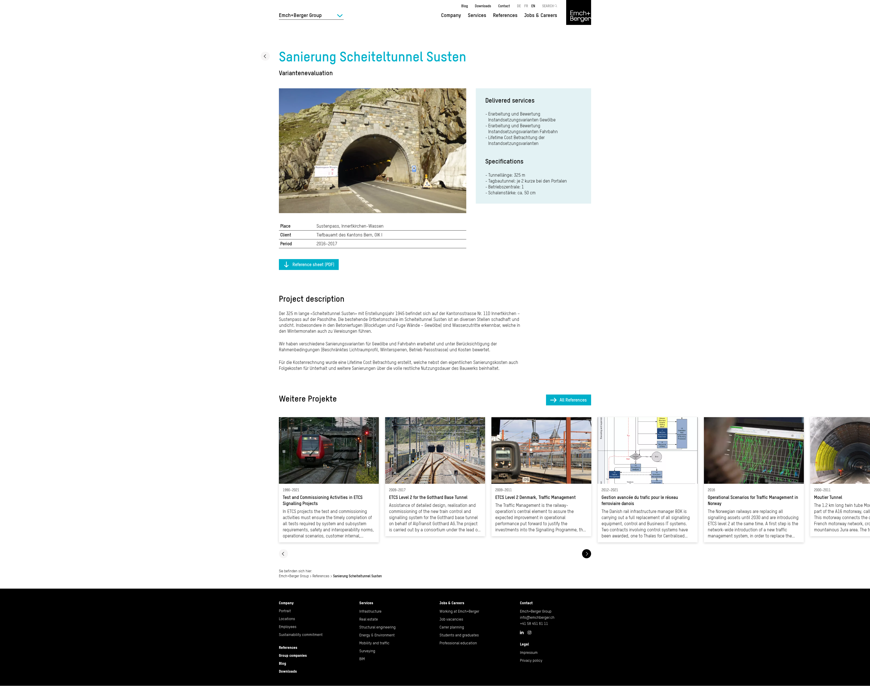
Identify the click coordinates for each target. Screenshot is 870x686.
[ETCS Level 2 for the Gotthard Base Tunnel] (435, 476)
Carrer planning (452, 627)
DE (519, 6)
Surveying (367, 651)
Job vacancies (451, 619)
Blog (464, 6)
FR (526, 6)
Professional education (458, 643)
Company (286, 603)
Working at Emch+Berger (459, 611)
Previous (283, 553)
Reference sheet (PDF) (313, 264)
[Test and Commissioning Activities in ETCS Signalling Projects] (329, 479)
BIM (362, 659)
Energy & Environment (377, 635)
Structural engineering (377, 627)
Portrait (285, 611)
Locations (287, 618)
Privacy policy (531, 660)
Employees (287, 626)
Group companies (293, 655)
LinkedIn (522, 632)
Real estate (368, 619)
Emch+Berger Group (294, 576)
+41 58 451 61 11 (534, 623)
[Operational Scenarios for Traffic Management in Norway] (754, 479)
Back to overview (265, 56)
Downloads (483, 6)
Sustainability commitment (301, 634)
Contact (504, 6)
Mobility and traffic (374, 643)
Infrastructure (370, 611)
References (505, 15)
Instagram (529, 632)
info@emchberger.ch (537, 617)
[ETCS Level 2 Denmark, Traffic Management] (541, 476)
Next (586, 553)
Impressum (529, 652)
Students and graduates (459, 635)
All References (573, 399)
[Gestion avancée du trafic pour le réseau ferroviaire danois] (648, 479)
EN (533, 6)
